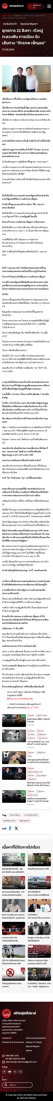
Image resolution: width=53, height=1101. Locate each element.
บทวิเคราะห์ (31, 738)
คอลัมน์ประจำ (10, 24)
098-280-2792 (12, 1055)
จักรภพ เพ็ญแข (15, 815)
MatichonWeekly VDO (35, 772)
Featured (31, 715)
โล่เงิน (30, 756)
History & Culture (34, 1042)
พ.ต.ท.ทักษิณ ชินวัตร (30, 815)
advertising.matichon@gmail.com (21, 1061)
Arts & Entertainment (36, 1038)
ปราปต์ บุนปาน (42, 738)
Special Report (28, 24)
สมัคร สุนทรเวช (24, 821)
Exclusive (31, 731)
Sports (29, 1050)
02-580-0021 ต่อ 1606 (15, 1058)
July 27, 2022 (33, 707)
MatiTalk (31, 775)
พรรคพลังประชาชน (9, 821)
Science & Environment (13, 1042)
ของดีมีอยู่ (31, 734)
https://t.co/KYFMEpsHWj (20, 698)
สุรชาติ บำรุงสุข (42, 715)
